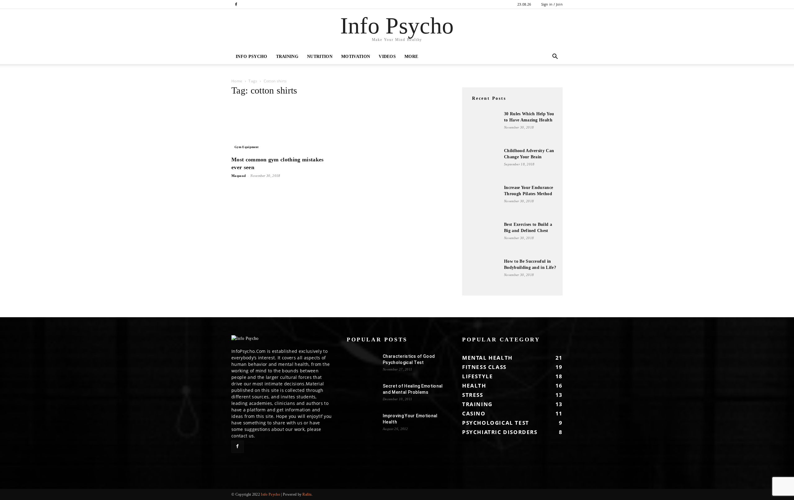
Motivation (355, 56)
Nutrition (319, 56)
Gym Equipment (246, 147)
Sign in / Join (552, 4)
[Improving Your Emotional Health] (362, 423)
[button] (555, 57)
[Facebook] (236, 4)
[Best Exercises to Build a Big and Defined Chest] (483, 236)
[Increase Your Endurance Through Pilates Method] (483, 200)
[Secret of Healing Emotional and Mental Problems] (362, 394)
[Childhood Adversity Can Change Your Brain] (483, 163)
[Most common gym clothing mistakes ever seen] (281, 127)
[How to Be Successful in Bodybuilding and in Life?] (483, 273)
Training (287, 56)
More (411, 56)
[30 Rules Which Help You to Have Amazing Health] (483, 126)
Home (236, 81)
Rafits (307, 494)
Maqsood (238, 176)
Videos (387, 56)
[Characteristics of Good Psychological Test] (362, 364)
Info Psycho (251, 56)
